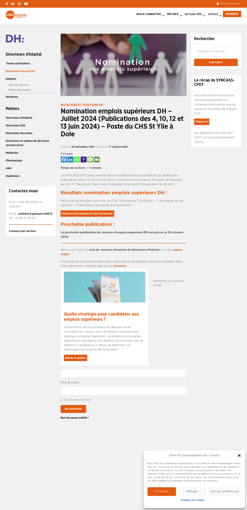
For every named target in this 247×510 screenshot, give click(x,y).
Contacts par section (22, 231)
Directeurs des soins (19, 133)
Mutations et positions (20, 71)
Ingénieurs (13, 176)
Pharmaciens (14, 160)
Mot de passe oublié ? (75, 417)
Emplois (11, 78)
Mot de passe (70, 382)
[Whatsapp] (77, 159)
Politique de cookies (192, 500)
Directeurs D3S (15, 125)
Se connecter (230, 3)
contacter (119, 266)
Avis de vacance (19, 85)
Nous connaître (148, 14)
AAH (8, 168)
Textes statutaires (18, 63)
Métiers (173, 14)
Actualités (193, 14)
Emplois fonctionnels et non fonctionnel (87, 213)
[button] (239, 455)
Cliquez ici (201, 121)
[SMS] (90, 159)
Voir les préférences (224, 491)
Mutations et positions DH (82, 105)
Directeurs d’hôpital (19, 117)
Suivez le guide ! (75, 357)
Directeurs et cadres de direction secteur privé (27, 143)
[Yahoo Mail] (83, 159)
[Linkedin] (70, 159)
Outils (213, 14)
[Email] (97, 159)
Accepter (161, 491)
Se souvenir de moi (77, 399)
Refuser (192, 491)
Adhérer (232, 14)
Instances (12, 96)
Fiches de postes (19, 90)
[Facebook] (64, 159)
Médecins (12, 152)
